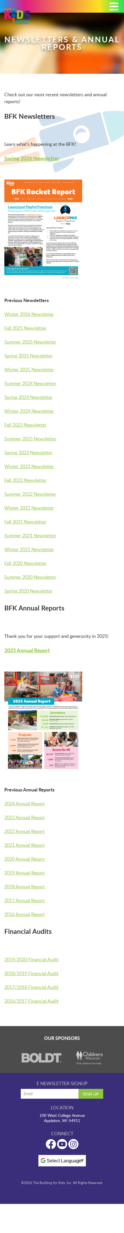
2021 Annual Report (24, 845)
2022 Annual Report (24, 831)
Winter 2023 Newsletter (29, 466)
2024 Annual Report (24, 803)
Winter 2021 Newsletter (29, 549)
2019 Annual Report (24, 873)
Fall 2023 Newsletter (25, 425)
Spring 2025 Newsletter (28, 355)
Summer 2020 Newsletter (30, 577)
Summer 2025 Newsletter (30, 342)
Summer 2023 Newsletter (30, 438)
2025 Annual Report (27, 650)
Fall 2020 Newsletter (25, 563)
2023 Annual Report (24, 817)
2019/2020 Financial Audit (31, 959)
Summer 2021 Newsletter (30, 535)
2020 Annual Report (24, 859)
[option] (38, 1057)
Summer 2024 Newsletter (30, 383)
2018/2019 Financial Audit (31, 973)
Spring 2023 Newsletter (28, 452)
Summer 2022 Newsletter (30, 494)
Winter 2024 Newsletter (29, 411)
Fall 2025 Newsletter (25, 328)
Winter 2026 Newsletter (29, 314)
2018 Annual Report (24, 886)
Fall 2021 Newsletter (25, 522)
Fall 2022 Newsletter (25, 480)
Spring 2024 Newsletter (28, 397)
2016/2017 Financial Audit (31, 1001)
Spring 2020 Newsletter (28, 591)
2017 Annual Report (24, 900)
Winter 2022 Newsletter (29, 508)
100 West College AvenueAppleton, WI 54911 (62, 1118)
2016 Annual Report (24, 914)
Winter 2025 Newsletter (29, 369)
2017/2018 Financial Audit (31, 987)
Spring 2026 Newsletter (31, 158)
